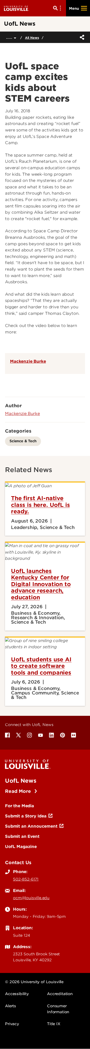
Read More (18, 791)
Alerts (10, 1006)
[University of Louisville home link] (16, 8)
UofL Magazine (21, 846)
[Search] (58, 8)
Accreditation (60, 994)
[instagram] (29, 735)
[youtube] (40, 735)
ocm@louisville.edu (31, 898)
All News (32, 38)
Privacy (12, 1024)
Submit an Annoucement (31, 826)
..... (10, 37)
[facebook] (7, 735)
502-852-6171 (25, 879)
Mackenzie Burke (28, 361)
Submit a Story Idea (25, 815)
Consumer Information (58, 1009)
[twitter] (18, 735)
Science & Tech (23, 441)
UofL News (20, 780)
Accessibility (17, 994)
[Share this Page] (81, 37)
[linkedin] (51, 735)
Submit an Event (22, 836)
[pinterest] (62, 735)
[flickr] (73, 735)
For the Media (19, 805)
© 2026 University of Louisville (34, 982)
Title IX (53, 1024)
